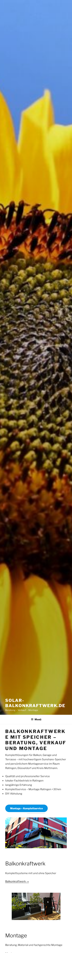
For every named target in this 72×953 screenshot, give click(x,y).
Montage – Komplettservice (26, 808)
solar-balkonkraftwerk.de (35, 703)
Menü (38, 719)
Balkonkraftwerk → (17, 881)
